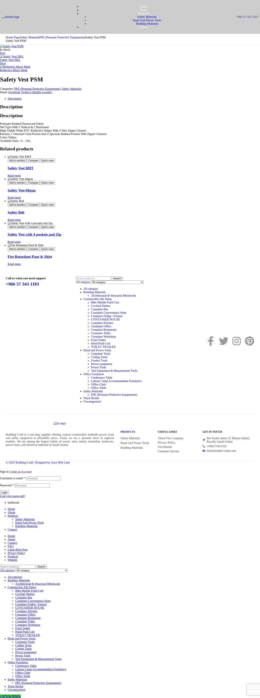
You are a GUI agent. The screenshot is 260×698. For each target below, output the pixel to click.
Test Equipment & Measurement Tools (114, 370)
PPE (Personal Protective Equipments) (62, 37)
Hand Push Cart (100, 343)
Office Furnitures (93, 374)
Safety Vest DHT (20, 168)
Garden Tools (99, 360)
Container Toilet (100, 333)
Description (15, 98)
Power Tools (98, 367)
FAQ (11, 546)
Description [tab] (11, 106)
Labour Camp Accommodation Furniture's (116, 381)
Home (11, 509)
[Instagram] (236, 341)
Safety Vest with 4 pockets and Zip (34, 234)
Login (4, 492)
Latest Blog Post (17, 549)
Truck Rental (91, 398)
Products (127, 431)
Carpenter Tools (100, 353)
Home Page (13, 37)
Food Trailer (98, 340)
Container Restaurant (103, 329)
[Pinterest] (249, 341)
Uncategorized (92, 401)
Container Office (101, 326)
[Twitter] (223, 341)
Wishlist (12, 559)
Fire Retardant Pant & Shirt (30, 257)
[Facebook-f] (210, 341)
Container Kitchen (102, 323)
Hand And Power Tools (29, 522)
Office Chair (98, 384)
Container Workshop (103, 336)
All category (90, 288)
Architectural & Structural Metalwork (113, 295)
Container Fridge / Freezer (107, 316)
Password (7, 485)
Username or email (12, 478)
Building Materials (94, 292)
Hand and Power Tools (97, 350)
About (11, 512)
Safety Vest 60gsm (22, 190)
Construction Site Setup (97, 299)
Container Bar (99, 309)
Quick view (47, 160)
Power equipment (101, 364)
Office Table (98, 387)
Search (117, 278)
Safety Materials (29, 37)
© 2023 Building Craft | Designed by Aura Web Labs (38, 462)
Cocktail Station (100, 305)
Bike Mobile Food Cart (105, 302)
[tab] (134, 98)
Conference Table (101, 377)
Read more (14, 175)
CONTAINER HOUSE (105, 319)
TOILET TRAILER (103, 346)
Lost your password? (12, 496)
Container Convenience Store (108, 312)
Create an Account (20, 471)
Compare (33, 160)
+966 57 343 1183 (22, 284)
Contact (12, 529)
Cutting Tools (99, 357)
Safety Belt (16, 212)
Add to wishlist (17, 160)
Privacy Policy (16, 553)
